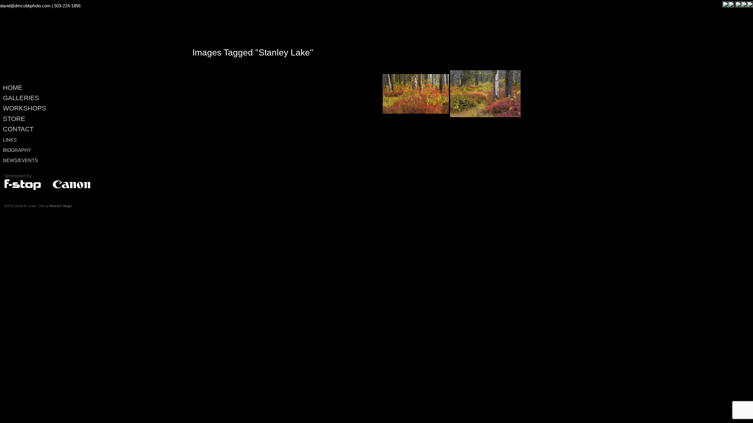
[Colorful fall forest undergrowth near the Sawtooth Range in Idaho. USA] (416, 94)
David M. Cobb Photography (83, 52)
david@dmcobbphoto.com (25, 5)
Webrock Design (60, 206)
